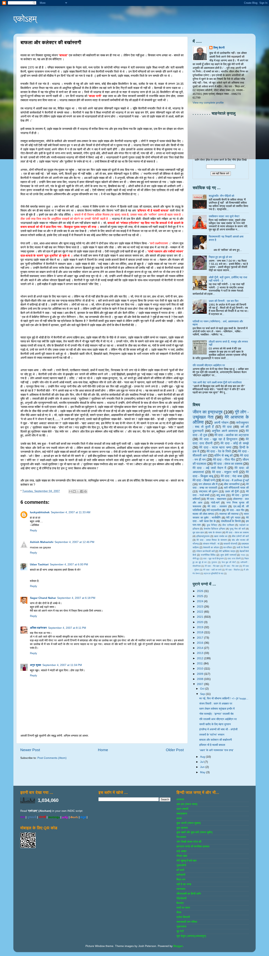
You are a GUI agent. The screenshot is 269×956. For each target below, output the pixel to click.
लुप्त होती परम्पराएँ (228, 555)
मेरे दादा (227, 426)
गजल (243, 555)
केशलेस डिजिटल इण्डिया (214, 528)
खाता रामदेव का (220, 536)
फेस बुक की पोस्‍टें (229, 562)
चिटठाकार (181, 837)
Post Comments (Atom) (52, 757)
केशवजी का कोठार (211, 547)
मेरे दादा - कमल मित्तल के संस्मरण (212, 540)
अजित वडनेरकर (38, 627)
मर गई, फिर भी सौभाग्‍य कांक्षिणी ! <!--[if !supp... (223, 698)
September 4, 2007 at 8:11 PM (67, 627)
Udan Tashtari (39, 564)
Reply (33, 530)
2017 (200, 637)
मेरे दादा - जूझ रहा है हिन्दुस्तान (218, 439)
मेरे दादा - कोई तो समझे (235, 443)
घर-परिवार (227, 547)
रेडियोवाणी (181, 898)
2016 (200, 642)
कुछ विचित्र (212, 525)
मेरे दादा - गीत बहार (212, 566)
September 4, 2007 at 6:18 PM (76, 597)
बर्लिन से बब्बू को (223, 455)
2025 (200, 596)
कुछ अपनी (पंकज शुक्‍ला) (188, 823)
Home (103, 750)
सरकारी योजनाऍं (230, 543)
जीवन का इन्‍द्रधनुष (208, 412)
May (203, 772)
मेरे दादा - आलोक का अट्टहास (231, 435)
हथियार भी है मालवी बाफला (212, 744)
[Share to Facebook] (82, 491)
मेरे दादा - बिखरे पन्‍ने (204, 480)
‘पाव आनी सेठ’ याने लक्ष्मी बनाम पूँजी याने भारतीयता (217, 382)
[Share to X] (78, 491)
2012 (200, 658)
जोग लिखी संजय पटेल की (188, 841)
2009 (200, 673)
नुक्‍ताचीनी (181, 865)
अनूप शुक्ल (35, 665)
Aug (203, 756)
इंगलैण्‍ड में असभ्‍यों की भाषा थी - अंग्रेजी (218, 729)
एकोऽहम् (25, 18)
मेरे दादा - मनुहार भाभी (225, 472)
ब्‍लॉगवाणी (180, 874)
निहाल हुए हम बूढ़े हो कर (220, 257)
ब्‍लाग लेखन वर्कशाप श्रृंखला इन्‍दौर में (217, 708)
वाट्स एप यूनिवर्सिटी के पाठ (213, 573)
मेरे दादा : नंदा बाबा (231, 476)
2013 (200, 653)
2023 (200, 606)
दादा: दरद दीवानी (234, 558)
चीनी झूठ (196, 558)
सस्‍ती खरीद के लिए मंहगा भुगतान (215, 724)
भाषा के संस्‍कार (215, 532)
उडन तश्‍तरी (182, 808)
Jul (202, 761)
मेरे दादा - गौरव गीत (224, 459)
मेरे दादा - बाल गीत (235, 510)
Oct (202, 688)
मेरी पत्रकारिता (214, 510)
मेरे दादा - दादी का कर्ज (212, 570)
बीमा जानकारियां (231, 484)
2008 (200, 679)
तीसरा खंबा (181, 855)
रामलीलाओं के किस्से (231, 521)
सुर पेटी (180, 931)
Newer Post (30, 750)
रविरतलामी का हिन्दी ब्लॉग (188, 893)
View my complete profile (208, 102)
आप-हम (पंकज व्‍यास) (187, 804)
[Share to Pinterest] (85, 491)
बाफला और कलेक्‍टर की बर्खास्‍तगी (215, 739)
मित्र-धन (180, 879)
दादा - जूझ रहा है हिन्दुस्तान (213, 558)
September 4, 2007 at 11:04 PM (62, 665)
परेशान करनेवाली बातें (205, 551)
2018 (200, 632)
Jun (202, 767)
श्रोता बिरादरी (183, 917)
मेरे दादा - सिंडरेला (232, 570)
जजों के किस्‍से (243, 547)
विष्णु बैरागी (219, 47)
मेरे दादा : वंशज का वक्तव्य (227, 463)
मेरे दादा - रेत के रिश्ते (219, 451)
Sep (203, 693)
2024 (200, 601)
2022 (200, 611)
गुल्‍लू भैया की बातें (237, 528)
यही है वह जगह (183, 884)
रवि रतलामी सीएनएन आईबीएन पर (209, 365)
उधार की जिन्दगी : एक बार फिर (223, 301)
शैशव (178, 912)
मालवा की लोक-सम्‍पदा (203, 513)
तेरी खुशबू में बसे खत (186, 860)
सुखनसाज (181, 926)
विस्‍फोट (180, 903)
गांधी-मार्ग (215, 502)
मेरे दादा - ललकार (217, 506)
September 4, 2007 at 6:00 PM (69, 564)
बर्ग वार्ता (180, 870)
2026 (200, 591)
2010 (200, 668)
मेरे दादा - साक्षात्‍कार (216, 498)
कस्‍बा (179, 818)
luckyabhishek (40, 512)
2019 (200, 627)
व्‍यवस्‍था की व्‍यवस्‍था (228, 513)
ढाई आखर (181, 851)
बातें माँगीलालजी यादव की (236, 487)
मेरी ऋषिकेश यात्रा (227, 551)
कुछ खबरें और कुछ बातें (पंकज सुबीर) (194, 832)
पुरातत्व (214, 562)
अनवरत (180, 799)
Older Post (175, 750)
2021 (200, 616)
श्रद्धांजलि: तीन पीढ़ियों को (221, 195)
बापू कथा (220, 495)
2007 (200, 684)
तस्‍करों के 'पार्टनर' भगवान (211, 734)
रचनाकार (180, 889)
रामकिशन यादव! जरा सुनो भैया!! (224, 216)
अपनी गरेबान (221, 422)
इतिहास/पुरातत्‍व (203, 536)
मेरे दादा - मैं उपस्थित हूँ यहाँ (235, 480)
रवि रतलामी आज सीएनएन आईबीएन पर (218, 719)
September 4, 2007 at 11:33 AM (70, 512)
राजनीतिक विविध (208, 555)
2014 (200, 647)
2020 (200, 622)
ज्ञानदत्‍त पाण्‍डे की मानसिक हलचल (192, 846)
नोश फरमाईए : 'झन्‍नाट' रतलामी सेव (216, 713)
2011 (200, 663)
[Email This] (70, 491)
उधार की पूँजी (232, 491)
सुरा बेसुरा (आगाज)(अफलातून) (191, 936)
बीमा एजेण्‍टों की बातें (240, 536)
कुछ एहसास (182, 827)
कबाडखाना (181, 813)
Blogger (178, 946)
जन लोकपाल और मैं (208, 484)
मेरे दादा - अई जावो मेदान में (209, 468)
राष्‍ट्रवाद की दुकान (208, 491)
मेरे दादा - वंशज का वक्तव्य (237, 532)
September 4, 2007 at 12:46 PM (74, 542)
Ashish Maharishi (41, 542)
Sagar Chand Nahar (43, 597)
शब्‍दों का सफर (183, 907)
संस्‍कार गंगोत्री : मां (211, 543)
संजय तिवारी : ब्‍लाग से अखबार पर (215, 703)
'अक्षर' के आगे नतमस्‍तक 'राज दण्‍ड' (216, 750)
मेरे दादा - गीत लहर (231, 566)
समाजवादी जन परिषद (186, 921)
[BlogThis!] (74, 491)
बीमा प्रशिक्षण (228, 525)
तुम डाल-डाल (198, 532)
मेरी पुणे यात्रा (233, 517)
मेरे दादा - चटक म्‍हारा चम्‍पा (215, 447)
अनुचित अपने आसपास (225, 431)
